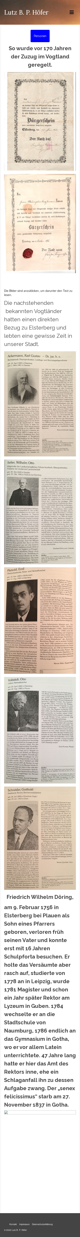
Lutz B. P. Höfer (26, 12)
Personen (40, 36)
